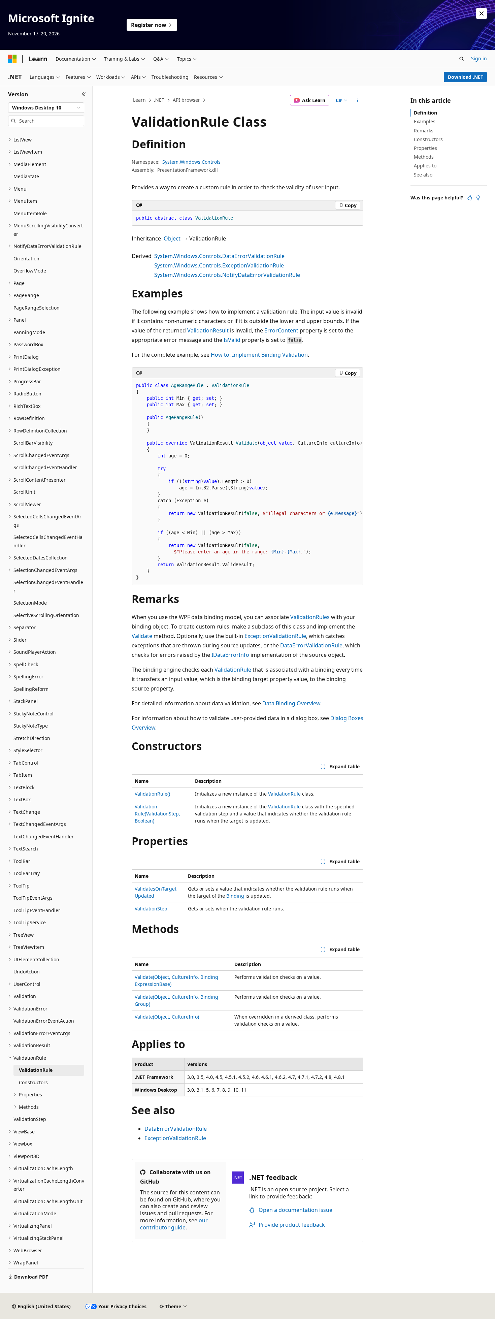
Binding (235, 896)
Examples (424, 121)
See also (423, 174)
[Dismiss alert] (481, 13)
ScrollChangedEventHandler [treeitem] (45, 467)
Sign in (479, 58)
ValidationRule (232, 669)
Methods (424, 157)
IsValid (232, 340)
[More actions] (357, 100)
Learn (139, 100)
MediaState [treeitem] (26, 176)
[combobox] (46, 107)
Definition (425, 112)
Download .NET (465, 77)
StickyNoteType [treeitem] (30, 725)
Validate (142, 636)
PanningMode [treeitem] (29, 332)
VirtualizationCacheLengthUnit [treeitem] (47, 1201)
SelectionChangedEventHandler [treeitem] (48, 586)
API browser (186, 100)
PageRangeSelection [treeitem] (36, 307)
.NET (159, 100)
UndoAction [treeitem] (26, 971)
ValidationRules (310, 617)
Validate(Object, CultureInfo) (167, 1017)
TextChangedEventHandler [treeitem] (43, 836)
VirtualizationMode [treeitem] (34, 1213)
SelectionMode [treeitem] (30, 603)
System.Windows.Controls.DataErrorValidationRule (219, 256)
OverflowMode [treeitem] (29, 270)
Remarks (423, 130)
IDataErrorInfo (230, 654)
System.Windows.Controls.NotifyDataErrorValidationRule (227, 275)
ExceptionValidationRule (275, 636)
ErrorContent (281, 330)
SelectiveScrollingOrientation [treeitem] (46, 615)
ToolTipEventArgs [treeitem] (33, 898)
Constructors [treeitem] (33, 1082)
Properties (425, 148)
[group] (247, 481)
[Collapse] (84, 94)
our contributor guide (174, 1224)
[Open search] (461, 59)
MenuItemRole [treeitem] (30, 213)
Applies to (425, 165)
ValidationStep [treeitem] (29, 1119)
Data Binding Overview (291, 703)
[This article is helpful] (470, 198)
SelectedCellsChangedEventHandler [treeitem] (47, 541)
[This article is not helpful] (478, 198)
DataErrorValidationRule (311, 645)
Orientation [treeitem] (26, 258)
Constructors (428, 139)
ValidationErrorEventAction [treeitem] (43, 1021)
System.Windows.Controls (191, 162)
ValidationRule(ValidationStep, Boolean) (157, 813)
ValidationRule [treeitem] (36, 1070)
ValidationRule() (152, 794)
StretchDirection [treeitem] (31, 738)
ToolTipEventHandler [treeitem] (36, 910)
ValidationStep (151, 908)
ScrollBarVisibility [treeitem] (33, 443)
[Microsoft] (12, 59)
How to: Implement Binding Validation (259, 354)
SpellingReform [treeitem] (30, 689)
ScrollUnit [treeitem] (24, 492)
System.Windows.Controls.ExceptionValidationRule (219, 265)
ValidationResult (208, 330)
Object (172, 238)
